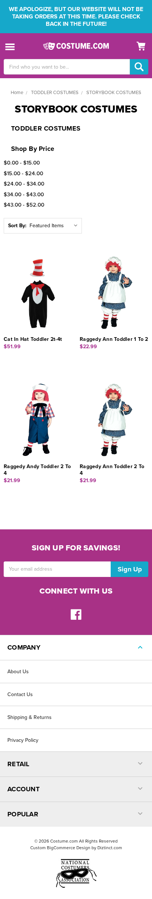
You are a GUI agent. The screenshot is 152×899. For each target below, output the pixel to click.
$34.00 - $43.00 (24, 194)
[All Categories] (10, 46)
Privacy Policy (22, 740)
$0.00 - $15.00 (22, 162)
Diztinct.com (109, 847)
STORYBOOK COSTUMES (113, 93)
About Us (18, 671)
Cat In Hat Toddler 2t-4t (33, 339)
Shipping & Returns (29, 717)
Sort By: (17, 225)
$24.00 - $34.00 (24, 183)
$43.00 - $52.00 (24, 204)
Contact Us (20, 694)
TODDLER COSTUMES (55, 93)
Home (17, 93)
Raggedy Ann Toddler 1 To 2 (114, 339)
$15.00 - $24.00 (23, 173)
